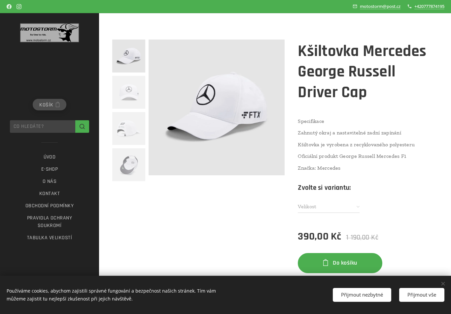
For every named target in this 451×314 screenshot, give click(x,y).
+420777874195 (429, 6)
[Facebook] (9, 6)
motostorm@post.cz (380, 6)
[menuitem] (49, 157)
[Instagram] (19, 6)
